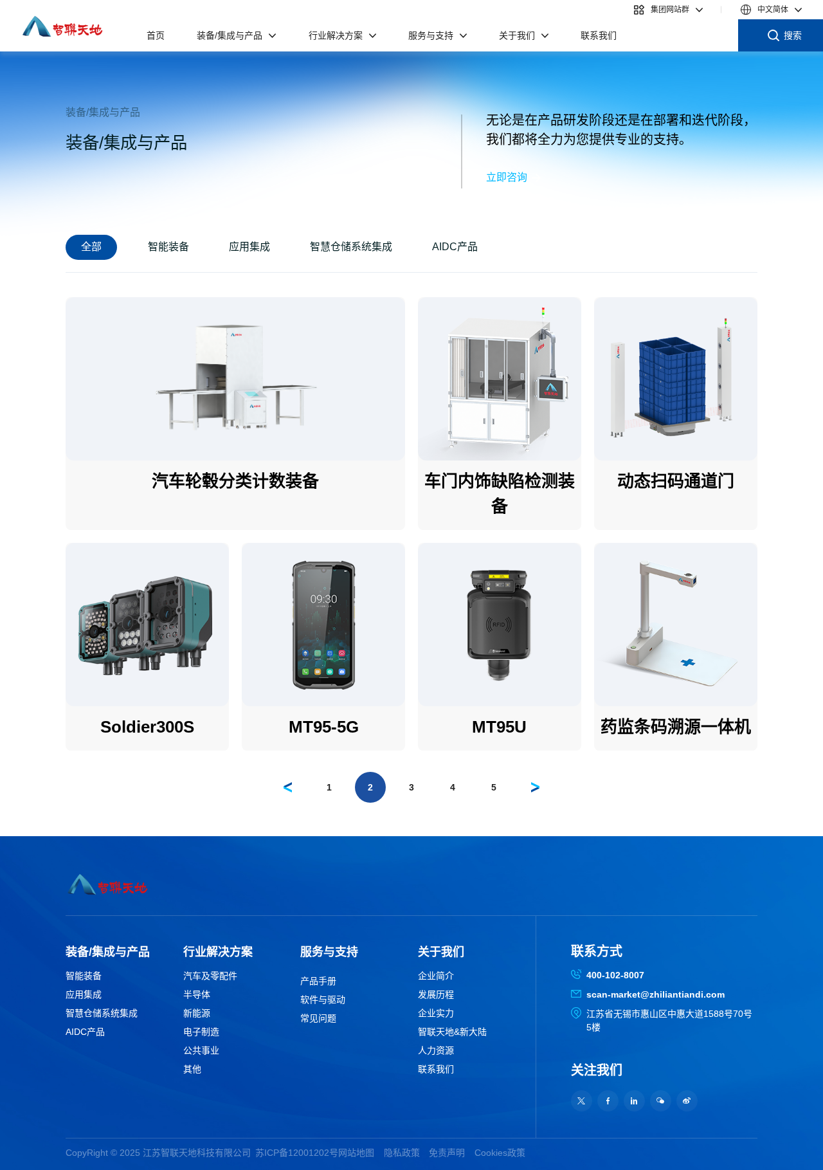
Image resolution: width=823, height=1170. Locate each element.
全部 (91, 246)
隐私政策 (402, 1152)
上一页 (286, 785)
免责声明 (447, 1152)
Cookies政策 (500, 1152)
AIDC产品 (455, 246)
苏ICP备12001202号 (296, 1152)
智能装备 (168, 246)
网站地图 (356, 1152)
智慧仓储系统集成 (351, 246)
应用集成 (249, 246)
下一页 (533, 785)
